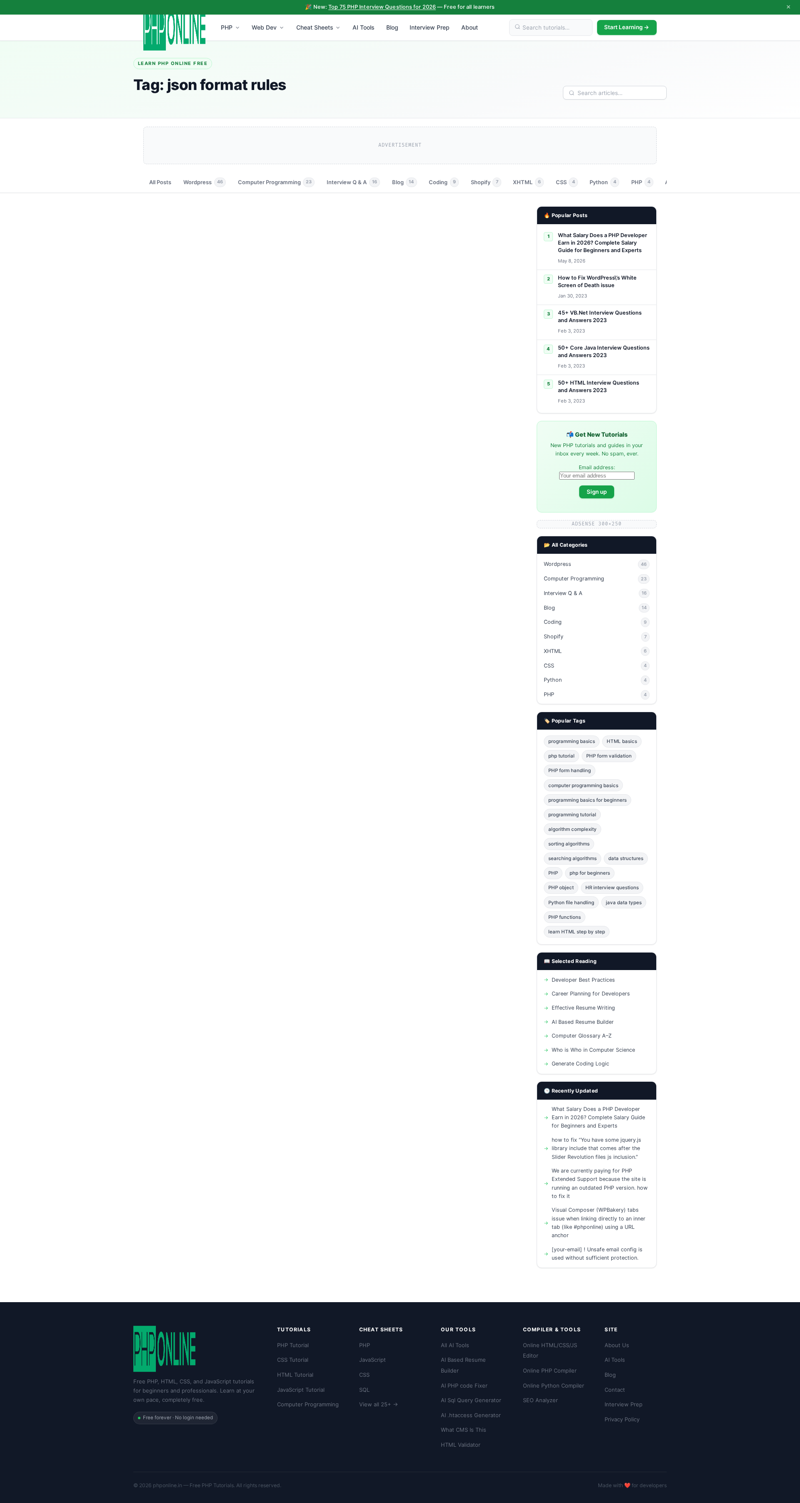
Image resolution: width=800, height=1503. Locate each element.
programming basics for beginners (587, 800)
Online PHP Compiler (550, 1370)
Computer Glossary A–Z (582, 1036)
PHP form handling (569, 770)
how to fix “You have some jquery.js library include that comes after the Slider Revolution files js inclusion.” (596, 1148)
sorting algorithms (569, 844)
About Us (617, 1345)
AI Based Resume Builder (583, 1022)
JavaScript (372, 1359)
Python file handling (571, 902)
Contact (615, 1389)
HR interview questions (612, 887)
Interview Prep (430, 27)
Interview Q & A (352, 182)
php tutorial (561, 756)
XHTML (527, 182)
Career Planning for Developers (591, 993)
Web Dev (264, 27)
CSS (565, 182)
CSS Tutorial (292, 1359)
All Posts (160, 182)
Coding (442, 182)
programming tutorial (572, 815)
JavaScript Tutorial (301, 1389)
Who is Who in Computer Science (593, 1050)
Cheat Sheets (314, 27)
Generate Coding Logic (580, 1063)
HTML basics (622, 741)
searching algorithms (572, 858)
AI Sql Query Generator (471, 1400)
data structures (625, 858)
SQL (364, 1389)
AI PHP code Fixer (464, 1385)
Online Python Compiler (553, 1385)
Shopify (484, 182)
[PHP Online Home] (174, 27)
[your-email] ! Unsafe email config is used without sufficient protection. (597, 1253)
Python (603, 182)
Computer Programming (275, 182)
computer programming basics (583, 785)
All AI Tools (455, 1345)
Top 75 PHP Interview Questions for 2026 (382, 7)
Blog (392, 27)
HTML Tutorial (295, 1374)
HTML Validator (460, 1444)
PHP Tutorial (293, 1345)
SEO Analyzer (540, 1400)
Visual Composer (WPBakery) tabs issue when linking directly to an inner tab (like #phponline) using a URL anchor (598, 1222)
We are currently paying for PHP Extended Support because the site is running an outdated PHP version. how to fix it (600, 1183)
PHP (226, 27)
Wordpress (203, 182)
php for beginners (590, 873)
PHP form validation (609, 756)
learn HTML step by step (576, 932)
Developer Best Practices (583, 980)
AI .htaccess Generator (471, 1415)
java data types (624, 902)
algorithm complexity (572, 829)
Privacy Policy (622, 1419)
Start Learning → (626, 27)
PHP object (561, 887)
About (469, 27)
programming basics (571, 741)
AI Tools (363, 27)
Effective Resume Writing (583, 1008)
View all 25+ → (378, 1404)
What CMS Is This (463, 1429)
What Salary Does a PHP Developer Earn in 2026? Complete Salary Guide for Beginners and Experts (598, 1117)
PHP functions (564, 917)
